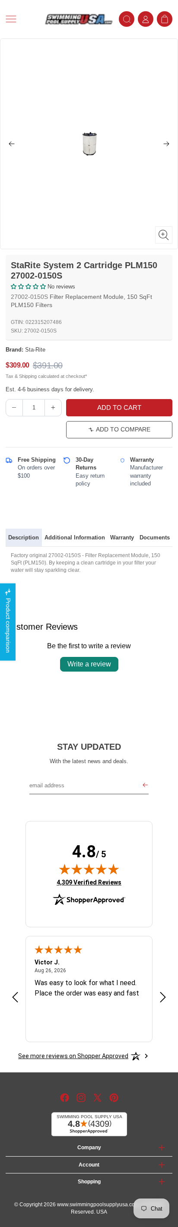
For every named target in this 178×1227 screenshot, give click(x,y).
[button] (22, 19)
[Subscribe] (145, 785)
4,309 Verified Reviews (89, 882)
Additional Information (74, 537)
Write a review (89, 664)
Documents (155, 537)
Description (23, 537)
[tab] (24, 538)
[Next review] (162, 997)
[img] (89, 869)
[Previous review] (15, 997)
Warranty (122, 537)
